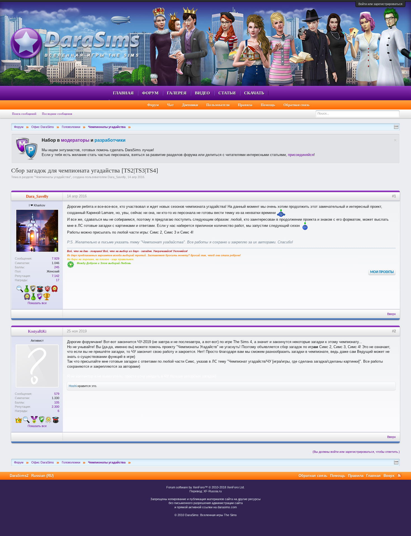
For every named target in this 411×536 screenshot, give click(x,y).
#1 (394, 196)
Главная (123, 93)
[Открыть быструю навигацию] (396, 127)
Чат (170, 105)
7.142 (55, 276)
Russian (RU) (42, 476)
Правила (245, 105)
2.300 (55, 406)
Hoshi (73, 386)
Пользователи (218, 105)
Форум (150, 93)
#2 (394, 331)
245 (56, 267)
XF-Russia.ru (213, 491)
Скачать (254, 93)
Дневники (190, 105)
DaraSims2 (19, 476)
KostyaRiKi (37, 331)
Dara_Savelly (117, 177)
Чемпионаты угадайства (52, 177)
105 (56, 402)
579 (56, 393)
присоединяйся (301, 155)
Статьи (227, 93)
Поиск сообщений (24, 113)
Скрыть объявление (395, 140)
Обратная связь (297, 105)
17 (57, 280)
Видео (202, 93)
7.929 (55, 258)
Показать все (37, 303)
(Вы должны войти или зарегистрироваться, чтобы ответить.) (356, 451)
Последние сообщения (57, 113)
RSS (399, 475)
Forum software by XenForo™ (205, 487)
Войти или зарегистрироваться (380, 4)
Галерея (176, 93)
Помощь (268, 105)
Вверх (391, 314)
